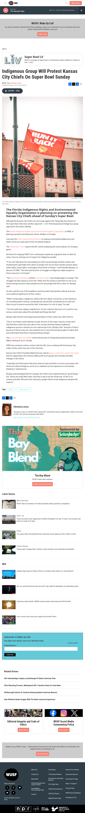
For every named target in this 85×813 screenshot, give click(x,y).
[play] (5, 10)
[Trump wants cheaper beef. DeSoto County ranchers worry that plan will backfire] (9, 549)
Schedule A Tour (71, 797)
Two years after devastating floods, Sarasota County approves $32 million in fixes (46, 534)
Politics (19, 531)
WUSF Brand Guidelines (73, 793)
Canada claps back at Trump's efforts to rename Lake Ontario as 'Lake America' (45, 571)
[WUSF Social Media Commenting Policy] (64, 713)
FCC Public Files (53, 784)
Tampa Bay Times (17, 247)
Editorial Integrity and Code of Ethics (23, 723)
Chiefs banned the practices (29, 239)
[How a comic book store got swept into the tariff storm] (9, 619)
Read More (23, 730)
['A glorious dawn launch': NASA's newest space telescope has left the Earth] (9, 604)
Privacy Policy (70, 788)
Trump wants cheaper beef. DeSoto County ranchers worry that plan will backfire (45, 549)
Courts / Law (20, 516)
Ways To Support (71, 783)
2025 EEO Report (54, 793)
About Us (34, 769)
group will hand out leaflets (21, 338)
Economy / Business (22, 546)
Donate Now (42, 754)
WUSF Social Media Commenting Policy (63, 723)
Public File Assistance (55, 789)
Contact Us (34, 774)
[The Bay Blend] (42, 448)
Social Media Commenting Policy (37, 789)
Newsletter (34, 779)
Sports (4, 49)
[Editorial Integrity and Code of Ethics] (23, 713)
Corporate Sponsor (72, 774)
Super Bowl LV (33, 57)
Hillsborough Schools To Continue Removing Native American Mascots (30, 692)
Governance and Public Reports (55, 779)
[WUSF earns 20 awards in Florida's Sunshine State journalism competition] (9, 504)
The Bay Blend (42, 475)
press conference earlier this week (64, 353)
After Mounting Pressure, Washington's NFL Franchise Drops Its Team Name (32, 685)
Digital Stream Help (54, 798)
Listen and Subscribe (42, 484)
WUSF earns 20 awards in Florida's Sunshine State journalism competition (43, 504)
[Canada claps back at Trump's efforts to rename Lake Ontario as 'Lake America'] (9, 574)
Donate (76, 3)
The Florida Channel (54, 774)
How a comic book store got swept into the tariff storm (36, 617)
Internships (52, 769)
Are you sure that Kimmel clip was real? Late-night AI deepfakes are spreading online (47, 586)
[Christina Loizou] (6, 410)
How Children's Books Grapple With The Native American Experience (29, 699)
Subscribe (42, 34)
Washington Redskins (20, 278)
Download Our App (72, 779)
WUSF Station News (22, 500)
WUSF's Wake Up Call (42, 23)
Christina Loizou (15, 83)
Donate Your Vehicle (72, 769)
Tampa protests (24, 389)
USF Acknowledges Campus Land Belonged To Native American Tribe (30, 678)
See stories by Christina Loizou (26, 417)
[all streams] (82, 10)
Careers (33, 794)
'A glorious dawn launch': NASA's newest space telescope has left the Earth (44, 601)
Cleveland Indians (42, 278)
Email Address (10, 645)
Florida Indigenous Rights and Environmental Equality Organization (37, 231)
